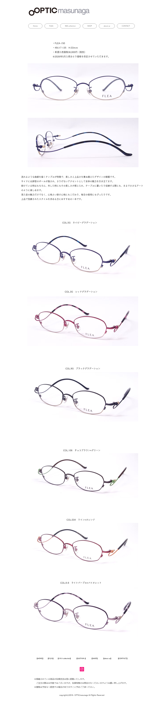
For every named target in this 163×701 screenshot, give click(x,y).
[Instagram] (82, 669)
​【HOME (39, 658)
